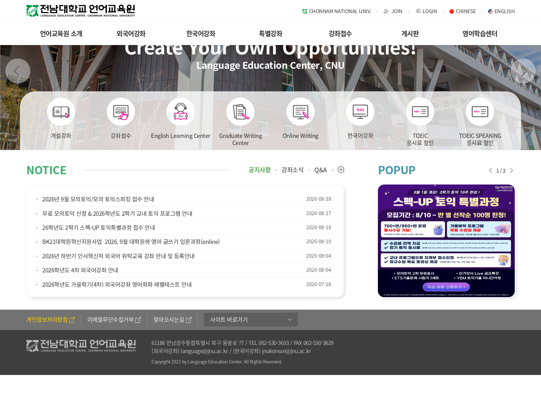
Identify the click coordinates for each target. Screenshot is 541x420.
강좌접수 (340, 33)
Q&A (320, 170)
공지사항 (259, 170)
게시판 (410, 33)
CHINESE (466, 11)
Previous (17, 70)
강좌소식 (292, 170)
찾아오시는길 (168, 319)
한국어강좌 (200, 33)
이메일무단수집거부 (110, 319)
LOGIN (429, 11)
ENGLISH (505, 11)
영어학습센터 (479, 33)
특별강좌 (270, 33)
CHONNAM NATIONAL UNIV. (340, 11)
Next (523, 70)
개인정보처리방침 (47, 319)
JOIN (396, 11)
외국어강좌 (131, 33)
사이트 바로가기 (229, 319)
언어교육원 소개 (61, 33)
